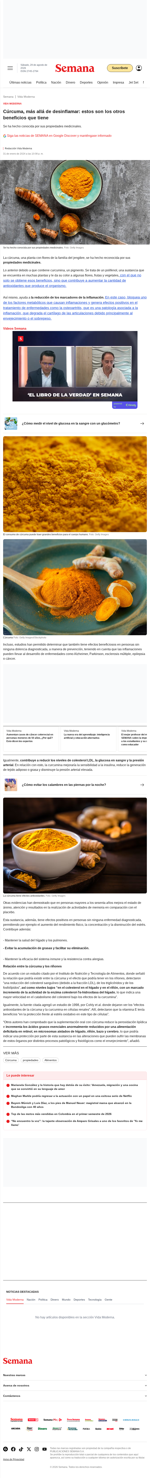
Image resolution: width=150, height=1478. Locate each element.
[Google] (5, 1449)
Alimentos (51, 1060)
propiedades (30, 1060)
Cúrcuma (11, 1060)
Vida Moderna (26, 96)
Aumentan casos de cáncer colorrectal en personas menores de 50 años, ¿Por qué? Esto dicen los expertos (29, 738)
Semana (8, 96)
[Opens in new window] (13, 1449)
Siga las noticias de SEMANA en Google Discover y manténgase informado (59, 135)
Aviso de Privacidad (17, 1459)
